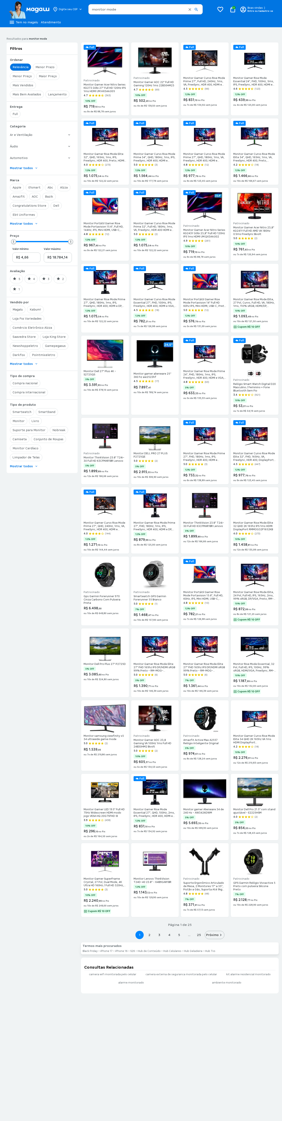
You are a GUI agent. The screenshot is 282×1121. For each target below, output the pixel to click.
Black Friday (90, 951)
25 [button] (199, 935)
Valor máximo (52, 249)
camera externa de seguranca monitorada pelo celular (181, 974)
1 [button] (139, 935)
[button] (190, 9)
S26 (132, 951)
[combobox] (145, 9)
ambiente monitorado (226, 982)
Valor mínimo (20, 249)
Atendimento (51, 22)
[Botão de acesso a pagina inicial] (29, 9)
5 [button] (179, 935)
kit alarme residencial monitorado (248, 974)
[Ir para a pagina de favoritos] (220, 9)
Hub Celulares (172, 951)
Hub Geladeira (193, 951)
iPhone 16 (121, 951)
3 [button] (159, 935)
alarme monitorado (131, 982)
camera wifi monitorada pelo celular (112, 974)
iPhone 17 (106, 951)
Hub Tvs (210, 951)
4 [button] (169, 935)
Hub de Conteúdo (149, 951)
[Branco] (251, 373)
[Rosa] (258, 373)
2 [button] (149, 935)
